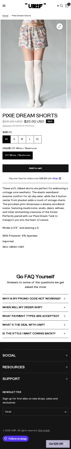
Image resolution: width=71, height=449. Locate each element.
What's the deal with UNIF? (23, 324)
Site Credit (44, 430)
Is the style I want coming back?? (29, 333)
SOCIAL (9, 355)
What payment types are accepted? (30, 316)
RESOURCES (14, 367)
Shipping (6, 125)
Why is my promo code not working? (31, 298)
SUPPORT (11, 379)
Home (5, 15)
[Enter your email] (65, 412)
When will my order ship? (22, 307)
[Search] (61, 6)
